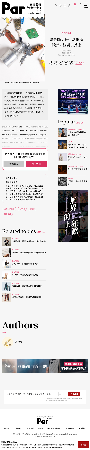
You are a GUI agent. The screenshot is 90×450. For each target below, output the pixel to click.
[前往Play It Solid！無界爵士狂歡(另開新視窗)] (73, 216)
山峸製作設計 (9, 209)
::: (80, 3)
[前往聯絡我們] (65, 5)
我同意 (83, 444)
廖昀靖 (69, 51)
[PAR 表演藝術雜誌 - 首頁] (22, 9)
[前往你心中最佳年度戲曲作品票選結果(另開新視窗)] (73, 101)
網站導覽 (82, 428)
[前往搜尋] (56, 5)
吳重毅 (19, 108)
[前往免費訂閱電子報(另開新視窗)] (45, 366)
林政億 (69, 53)
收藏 (80, 62)
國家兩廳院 (70, 428)
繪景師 (15, 134)
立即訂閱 (74, 394)
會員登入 (13, 164)
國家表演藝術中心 (54, 428)
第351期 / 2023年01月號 (66, 55)
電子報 (40, 428)
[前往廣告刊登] (60, 5)
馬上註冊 (36, 164)
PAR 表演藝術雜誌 (45, 420)
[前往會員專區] (69, 5)
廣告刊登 (30, 428)
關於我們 (7, 428)
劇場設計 (36, 126)
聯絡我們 (18, 428)
